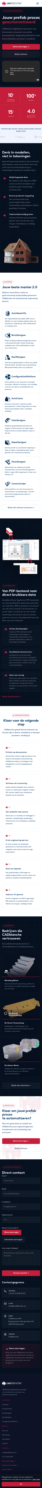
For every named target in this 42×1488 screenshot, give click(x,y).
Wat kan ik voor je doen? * (10, 1228)
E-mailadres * (6, 1202)
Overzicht (5, 1404)
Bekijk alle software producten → (21, 507)
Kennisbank (6, 1439)
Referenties (6, 1435)
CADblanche (14, 1337)
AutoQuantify (7, 1408)
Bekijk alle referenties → (21, 1085)
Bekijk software (21, 54)
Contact (5, 1443)
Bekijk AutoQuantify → (11, 697)
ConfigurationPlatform (10, 1421)
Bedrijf (4, 1189)
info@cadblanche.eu (17, 1306)
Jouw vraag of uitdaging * (10, 1248)
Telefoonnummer (7, 1215)
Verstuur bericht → (21, 1273)
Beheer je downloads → (10, 1465)
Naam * (4, 1176)
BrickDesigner (7, 1413)
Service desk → (7, 1469)
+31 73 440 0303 (7, 1456)
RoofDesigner (6, 1417)
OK (21, 1484)
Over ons (5, 1430)
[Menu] (37, 3)
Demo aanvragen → (21, 47)
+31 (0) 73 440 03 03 (17, 1293)
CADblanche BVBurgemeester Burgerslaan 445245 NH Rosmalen (21, 1321)
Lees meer (36, 1479)
